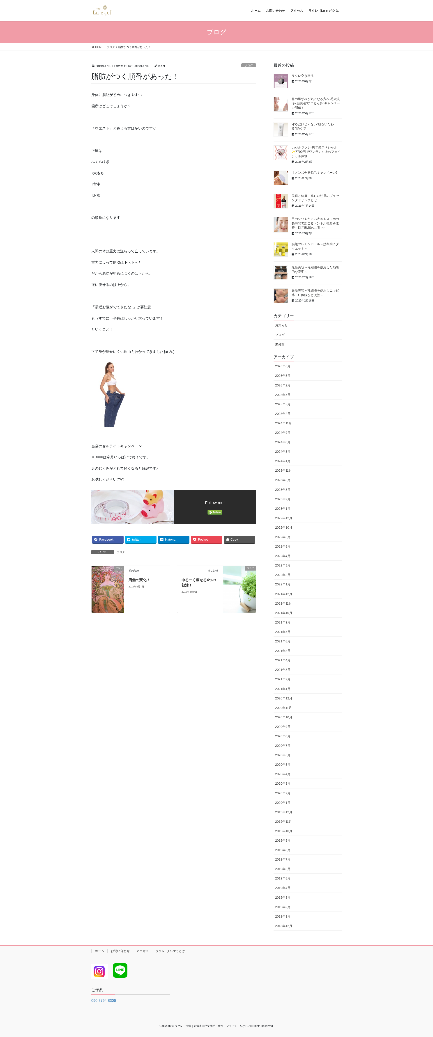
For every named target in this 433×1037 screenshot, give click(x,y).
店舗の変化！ (139, 580)
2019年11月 (283, 821)
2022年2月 (282, 575)
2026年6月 (282, 366)
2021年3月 (282, 670)
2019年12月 (283, 812)
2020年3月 (282, 783)
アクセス (142, 951)
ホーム (99, 951)
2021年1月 (282, 689)
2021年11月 (283, 603)
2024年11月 (283, 423)
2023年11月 (283, 470)
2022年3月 (282, 565)
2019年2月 (282, 907)
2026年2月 (282, 385)
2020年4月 (282, 774)
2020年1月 (282, 802)
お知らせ (281, 325)
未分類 (280, 344)
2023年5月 (282, 480)
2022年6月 (282, 537)
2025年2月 (282, 414)
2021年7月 (282, 632)
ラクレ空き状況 (303, 76)
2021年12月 (283, 594)
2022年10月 (283, 527)
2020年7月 (282, 745)
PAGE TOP (419, 1002)
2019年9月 (282, 840)
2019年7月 (282, 859)
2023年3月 (282, 489)
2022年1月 (282, 584)
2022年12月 (283, 518)
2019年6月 (282, 869)
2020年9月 (282, 727)
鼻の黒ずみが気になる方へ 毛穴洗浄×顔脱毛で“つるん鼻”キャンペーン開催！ (316, 103)
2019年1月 (282, 916)
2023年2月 (282, 499)
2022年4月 (282, 556)
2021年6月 (282, 641)
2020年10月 (283, 717)
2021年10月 (283, 613)
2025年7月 (282, 395)
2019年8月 (282, 850)
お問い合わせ (120, 951)
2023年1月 (282, 508)
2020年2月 (282, 793)
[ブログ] (108, 589)
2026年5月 (282, 375)
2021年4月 (282, 660)
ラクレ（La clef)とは (170, 951)
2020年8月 (282, 736)
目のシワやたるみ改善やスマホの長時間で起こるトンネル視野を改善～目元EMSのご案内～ (315, 223)
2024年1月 (282, 461)
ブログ (248, 65)
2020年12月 (283, 698)
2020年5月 (282, 764)
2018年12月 (283, 926)
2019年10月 (283, 831)
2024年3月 (282, 451)
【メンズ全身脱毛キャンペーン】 (315, 172)
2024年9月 (282, 432)
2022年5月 (282, 546)
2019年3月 (282, 897)
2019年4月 (282, 888)
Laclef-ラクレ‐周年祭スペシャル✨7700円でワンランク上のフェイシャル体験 (316, 152)
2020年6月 (282, 755)
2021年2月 (282, 679)
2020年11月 (283, 708)
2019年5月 (282, 878)
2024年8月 (282, 442)
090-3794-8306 (103, 1001)
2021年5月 (282, 651)
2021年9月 (282, 622)
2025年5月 (282, 404)
